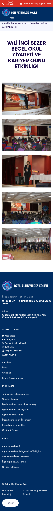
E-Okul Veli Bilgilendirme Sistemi (35, 492)
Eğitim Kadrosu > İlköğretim (15, 409)
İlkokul (5, 367)
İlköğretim (9, 347)
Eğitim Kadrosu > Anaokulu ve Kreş (19, 404)
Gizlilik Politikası (10, 467)
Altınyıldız (9, 335)
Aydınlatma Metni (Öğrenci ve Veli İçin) (21, 451)
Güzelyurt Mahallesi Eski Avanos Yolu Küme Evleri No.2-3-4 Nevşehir (24, 316)
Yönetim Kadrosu (10, 399)
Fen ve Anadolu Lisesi (15, 343)
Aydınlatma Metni (11, 446)
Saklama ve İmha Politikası (15, 456)
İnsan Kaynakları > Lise (13, 425)
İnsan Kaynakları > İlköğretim (16, 420)
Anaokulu (6, 362)
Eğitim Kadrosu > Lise (12, 414)
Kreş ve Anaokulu (12, 350)
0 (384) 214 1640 (10, 3)
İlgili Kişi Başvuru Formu (14, 461)
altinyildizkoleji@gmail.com (37, 3)
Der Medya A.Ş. (18, 484)
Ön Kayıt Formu (10, 430)
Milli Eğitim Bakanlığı (7, 492)
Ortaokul (6, 372)
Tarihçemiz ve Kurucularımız (15, 394)
